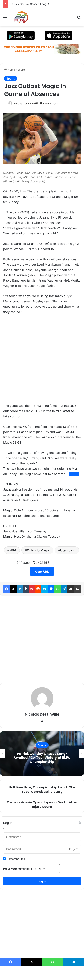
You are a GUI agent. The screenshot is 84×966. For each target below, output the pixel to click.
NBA (13, 550)
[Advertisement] (42, 361)
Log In (42, 881)
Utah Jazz (68, 550)
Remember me (15, 858)
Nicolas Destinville (24, 103)
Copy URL (42, 571)
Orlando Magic (38, 550)
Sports (21, 69)
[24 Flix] (19, 17)
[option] (42, 753)
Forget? (73, 849)
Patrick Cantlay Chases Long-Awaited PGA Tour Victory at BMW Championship (42, 757)
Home (11, 69)
